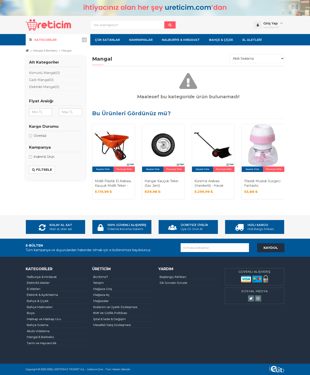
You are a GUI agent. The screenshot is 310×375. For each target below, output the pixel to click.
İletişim (98, 282)
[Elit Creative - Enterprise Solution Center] (276, 369)
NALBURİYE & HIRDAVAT (181, 40)
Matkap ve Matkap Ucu (44, 319)
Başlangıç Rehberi (173, 277)
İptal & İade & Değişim (109, 319)
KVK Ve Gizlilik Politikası (110, 313)
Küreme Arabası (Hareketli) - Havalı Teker (208, 185)
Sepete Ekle (103, 169)
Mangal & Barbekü (45, 50)
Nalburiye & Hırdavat (42, 277)
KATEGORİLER (45, 40)
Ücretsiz (40, 136)
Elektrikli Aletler (38, 282)
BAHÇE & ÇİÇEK (221, 40)
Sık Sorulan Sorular (173, 282)
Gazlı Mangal (41, 80)
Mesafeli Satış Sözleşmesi (112, 325)
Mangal (66, 50)
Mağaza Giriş (102, 289)
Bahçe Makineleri (40, 307)
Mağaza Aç (101, 295)
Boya (30, 313)
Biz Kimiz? (100, 277)
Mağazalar (101, 301)
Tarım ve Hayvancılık (42, 343)
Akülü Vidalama (38, 331)
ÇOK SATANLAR (107, 40)
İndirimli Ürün (44, 157)
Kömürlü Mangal (44, 73)
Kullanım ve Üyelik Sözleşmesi (115, 307)
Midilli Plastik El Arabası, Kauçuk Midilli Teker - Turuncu (113, 185)
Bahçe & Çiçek (38, 301)
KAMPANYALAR (141, 40)
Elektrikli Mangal (44, 87)
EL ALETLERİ (252, 40)
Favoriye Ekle (124, 169)
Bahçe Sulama (37, 325)
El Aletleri (33, 289)
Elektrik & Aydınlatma (42, 295)
